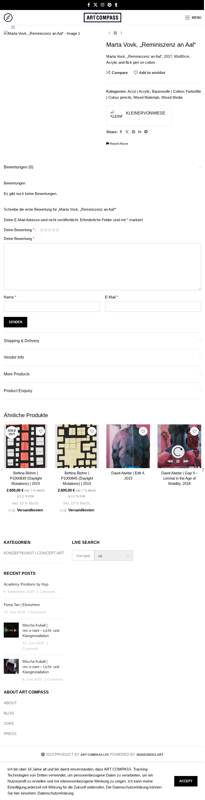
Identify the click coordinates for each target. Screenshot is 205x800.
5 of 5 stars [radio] (58, 230)
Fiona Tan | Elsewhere (22, 605)
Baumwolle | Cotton (168, 91)
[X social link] (95, 5)
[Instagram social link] (102, 5)
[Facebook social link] (89, 5)
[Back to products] (115, 33)
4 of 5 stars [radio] (54, 230)
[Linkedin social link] (140, 131)
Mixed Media (172, 97)
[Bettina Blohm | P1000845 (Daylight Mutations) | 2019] (77, 446)
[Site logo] (8, 17)
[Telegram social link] (146, 131)
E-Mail (111, 297)
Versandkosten (30, 510)
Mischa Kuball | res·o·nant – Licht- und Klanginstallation (40, 630)
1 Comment (45, 592)
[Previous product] (109, 33)
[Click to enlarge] (13, 27)
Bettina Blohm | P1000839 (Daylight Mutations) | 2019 (26, 478)
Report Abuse (118, 143)
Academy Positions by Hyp (26, 584)
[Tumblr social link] (116, 5)
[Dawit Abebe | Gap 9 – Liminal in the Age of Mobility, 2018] (179, 446)
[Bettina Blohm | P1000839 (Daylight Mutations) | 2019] (26, 446)
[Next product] (121, 33)
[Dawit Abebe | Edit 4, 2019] (128, 446)
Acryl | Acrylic (139, 91)
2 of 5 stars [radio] (46, 230)
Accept (185, 781)
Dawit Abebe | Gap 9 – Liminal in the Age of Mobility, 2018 (179, 478)
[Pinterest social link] (109, 5)
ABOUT (10, 703)
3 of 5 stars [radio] (50, 230)
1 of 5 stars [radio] (42, 230)
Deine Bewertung (19, 230)
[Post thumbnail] (11, 637)
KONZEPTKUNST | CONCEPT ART (34, 553)
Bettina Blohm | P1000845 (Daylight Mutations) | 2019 (77, 478)
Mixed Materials (147, 97)
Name (10, 297)
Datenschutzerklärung (56, 793)
